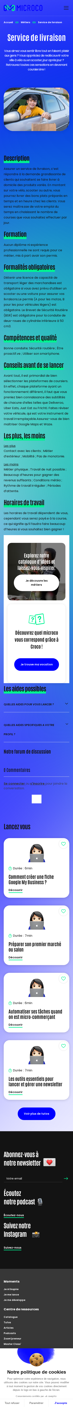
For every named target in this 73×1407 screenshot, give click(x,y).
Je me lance (11, 1294)
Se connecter (15, 783)
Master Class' (12, 1344)
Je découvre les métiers (37, 583)
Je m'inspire (11, 1289)
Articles (8, 1327)
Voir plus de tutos (36, 1114)
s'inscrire (37, 783)
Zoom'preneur (12, 1338)
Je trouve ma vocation (36, 664)
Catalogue (11, 1317)
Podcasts (10, 1333)
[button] (65, 8)
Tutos (7, 1322)
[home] (23, 8)
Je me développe (14, 1300)
